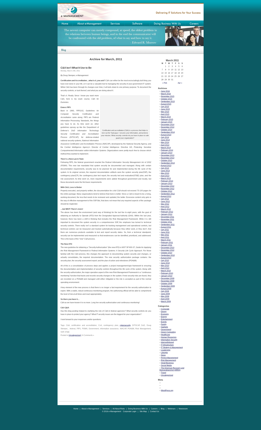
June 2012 (165, 201)
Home (75, 409)
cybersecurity (125, 325)
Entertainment (166, 319)
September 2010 (168, 255)
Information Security (169, 340)
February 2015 (167, 119)
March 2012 (166, 209)
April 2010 (165, 268)
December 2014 (167, 125)
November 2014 (167, 127)
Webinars (172, 409)
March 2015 (166, 117)
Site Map (143, 411)
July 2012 (165, 199)
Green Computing (168, 332)
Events (164, 322)
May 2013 (165, 173)
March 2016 (166, 94)
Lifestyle (164, 353)
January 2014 (166, 153)
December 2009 (167, 278)
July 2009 (165, 291)
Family (163, 324)
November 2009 (167, 281)
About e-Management (90, 409)
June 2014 (165, 140)
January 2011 (166, 245)
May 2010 (165, 266)
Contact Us (154, 411)
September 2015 (168, 101)
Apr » (180, 83)
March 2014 (166, 148)
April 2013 (165, 176)
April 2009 (165, 299)
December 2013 (167, 155)
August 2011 (166, 227)
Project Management (169, 358)
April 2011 (165, 237)
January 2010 (166, 276)
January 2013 (166, 183)
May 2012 (165, 204)
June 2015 (165, 109)
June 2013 (165, 171)
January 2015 (166, 122)
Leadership (165, 350)
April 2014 (165, 145)
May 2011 (165, 235)
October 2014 (166, 130)
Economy (165, 314)
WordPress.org (167, 390)
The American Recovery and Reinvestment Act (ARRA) (172, 369)
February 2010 (167, 273)
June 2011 (165, 232)
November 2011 (167, 219)
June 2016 (165, 91)
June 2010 (165, 263)
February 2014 (167, 150)
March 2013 (166, 178)
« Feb (164, 83)
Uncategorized (75, 335)
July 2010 (165, 260)
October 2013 (166, 160)
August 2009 (166, 289)
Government (166, 329)
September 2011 (168, 225)
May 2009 (165, 296)
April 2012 (165, 207)
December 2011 (167, 217)
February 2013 (167, 181)
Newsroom (183, 409)
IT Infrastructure (167, 345)
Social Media (166, 365)
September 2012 (168, 194)
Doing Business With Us (138, 409)
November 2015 (167, 96)
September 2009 (168, 286)
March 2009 (166, 301)
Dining (163, 312)
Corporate (165, 309)
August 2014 (166, 135)
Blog (162, 409)
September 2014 (168, 132)
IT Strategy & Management (172, 347)
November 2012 (167, 189)
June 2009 (165, 294)
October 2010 (166, 253)
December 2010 (167, 248)
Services (106, 409)
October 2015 (166, 99)
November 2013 (167, 158)
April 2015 (165, 114)
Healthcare (165, 335)
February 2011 (167, 242)
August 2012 (166, 196)
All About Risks (119, 409)
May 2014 (165, 142)
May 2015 (165, 112)
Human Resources (168, 337)
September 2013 (168, 163)
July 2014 (165, 137)
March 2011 (166, 240)
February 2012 (167, 212)
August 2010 (166, 258)
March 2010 (166, 271)
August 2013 (166, 166)
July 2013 (165, 168)
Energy (164, 317)
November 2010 (167, 250)
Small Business (167, 363)
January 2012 (166, 214)
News (163, 355)
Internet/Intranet (167, 342)
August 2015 (166, 104)
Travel (163, 373)
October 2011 (166, 222)
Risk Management (168, 360)
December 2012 (167, 186)
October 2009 (166, 283)
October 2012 (166, 191)
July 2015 (165, 107)
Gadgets (164, 327)
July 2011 (165, 230)
